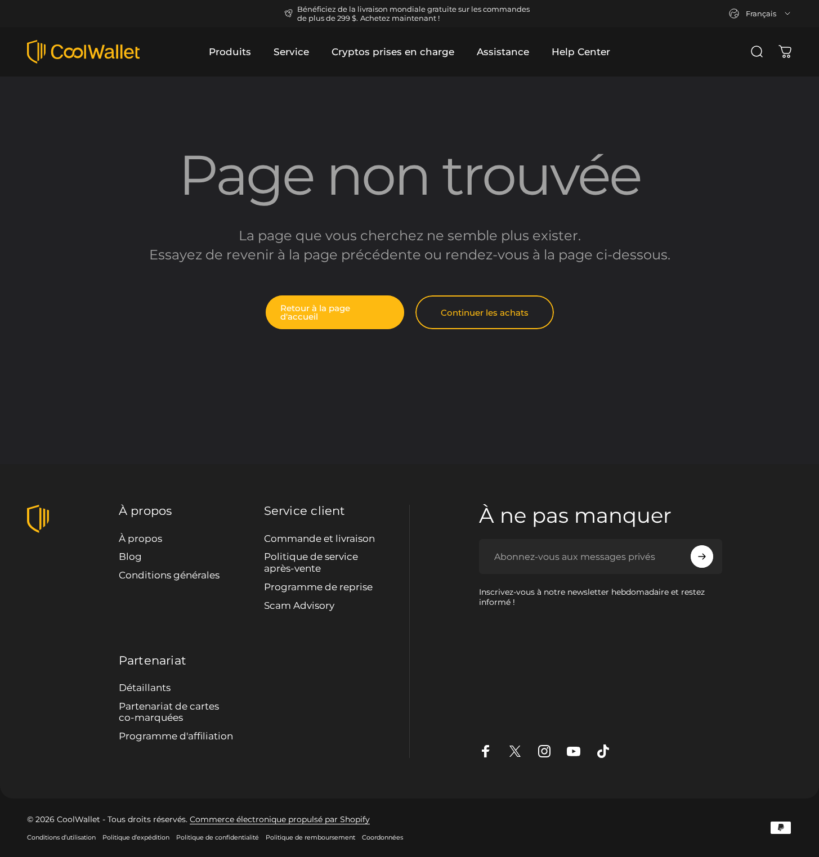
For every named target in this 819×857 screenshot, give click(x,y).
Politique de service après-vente (311, 562)
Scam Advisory (299, 605)
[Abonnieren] (702, 556)
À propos (140, 538)
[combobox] (760, 13)
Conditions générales (169, 575)
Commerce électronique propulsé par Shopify (280, 819)
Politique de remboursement (310, 837)
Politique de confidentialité (217, 837)
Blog (130, 556)
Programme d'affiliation (176, 736)
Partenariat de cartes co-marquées (169, 712)
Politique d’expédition (135, 837)
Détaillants (145, 687)
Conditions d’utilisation (61, 837)
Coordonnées (382, 837)
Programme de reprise (318, 587)
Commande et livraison (319, 538)
